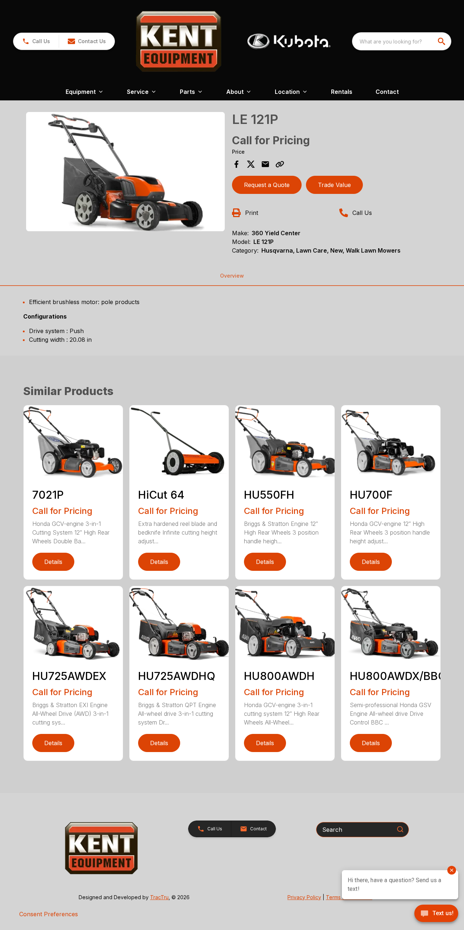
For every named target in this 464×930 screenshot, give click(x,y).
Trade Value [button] (334, 184)
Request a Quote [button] (267, 184)
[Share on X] (250, 164)
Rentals (341, 91)
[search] (442, 41)
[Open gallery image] (125, 171)
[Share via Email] (265, 164)
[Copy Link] (280, 164)
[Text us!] (436, 914)
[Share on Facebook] (236, 164)
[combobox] (401, 41)
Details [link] (53, 561)
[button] (36, 41)
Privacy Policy (304, 897)
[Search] (400, 829)
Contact (387, 91)
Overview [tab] (232, 276)
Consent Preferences (48, 914)
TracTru (159, 897)
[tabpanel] (125, 172)
